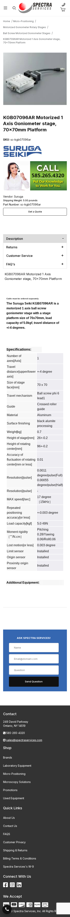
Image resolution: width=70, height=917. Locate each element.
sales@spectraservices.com (24, 740)
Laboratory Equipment (17, 765)
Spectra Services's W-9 (18, 866)
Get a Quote (35, 211)
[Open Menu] (6, 8)
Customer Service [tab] (19, 256)
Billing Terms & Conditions (19, 858)
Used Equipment (13, 798)
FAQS (6, 834)
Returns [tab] (11, 247)
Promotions (10, 790)
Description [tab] (14, 239)
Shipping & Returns (15, 850)
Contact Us (10, 826)
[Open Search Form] (14, 8)
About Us (9, 817)
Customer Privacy (14, 842)
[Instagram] (12, 885)
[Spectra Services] (35, 7)
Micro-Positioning (14, 773)
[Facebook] (5, 885)
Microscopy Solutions (17, 782)
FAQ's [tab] (10, 264)
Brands (7, 757)
